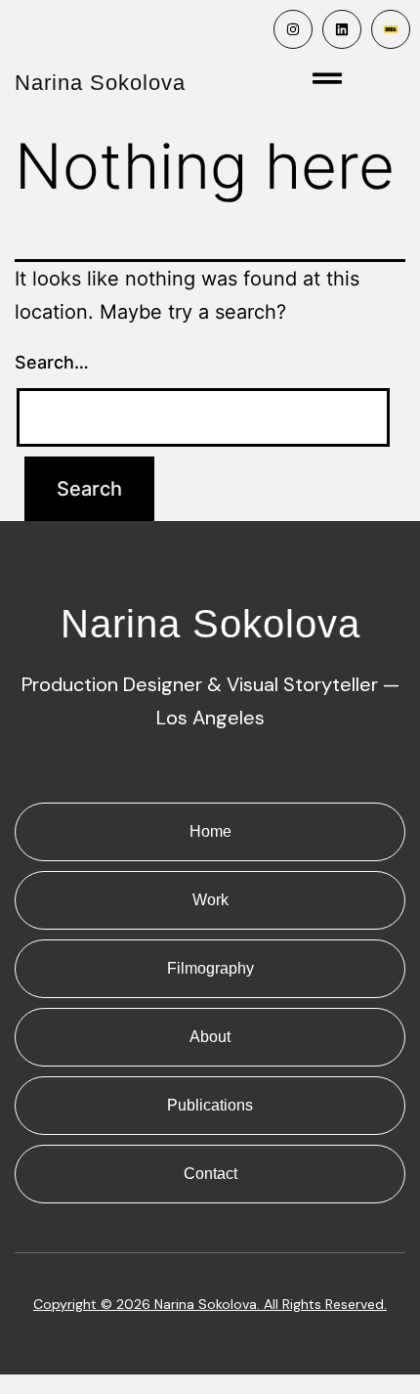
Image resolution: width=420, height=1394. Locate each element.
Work (210, 900)
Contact (210, 1173)
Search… (52, 362)
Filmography (210, 968)
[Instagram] (293, 29)
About (210, 1036)
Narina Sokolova (100, 82)
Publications (210, 1105)
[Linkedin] (341, 29)
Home (210, 831)
